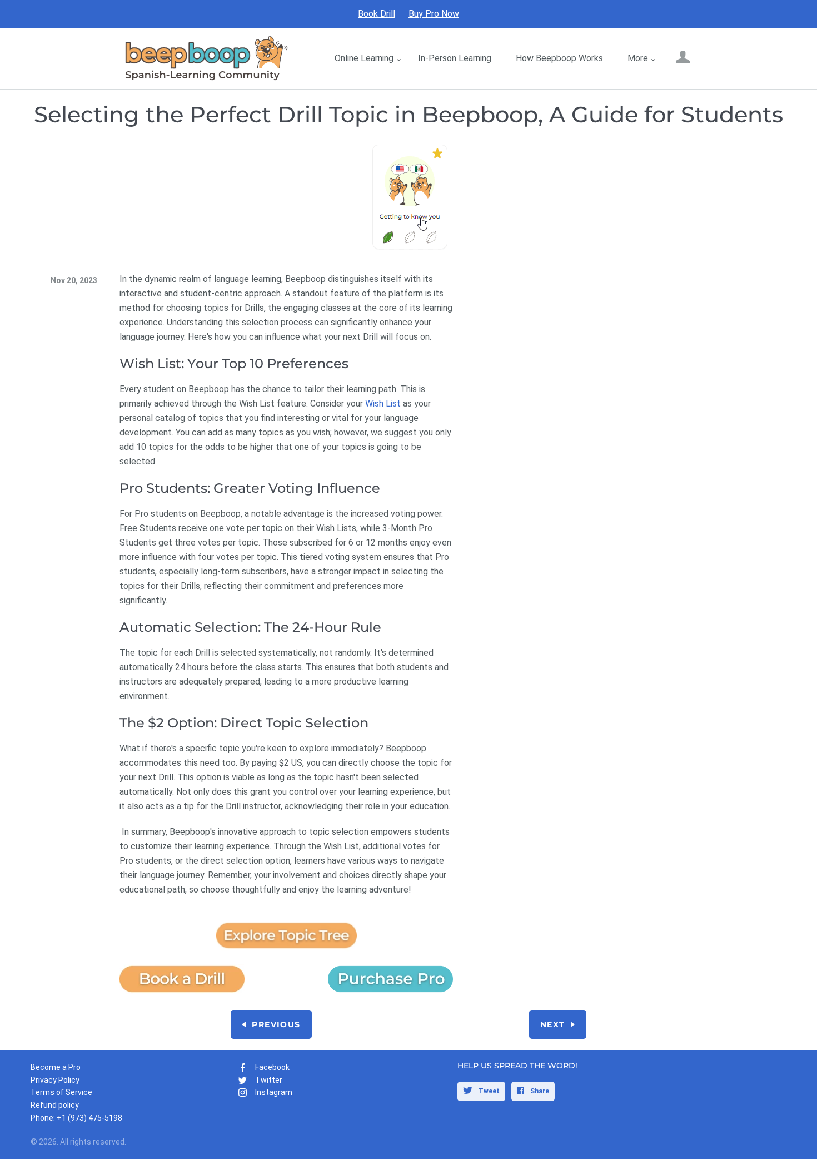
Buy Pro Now (434, 13)
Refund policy (55, 1105)
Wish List (383, 403)
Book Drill (376, 13)
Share (539, 1091)
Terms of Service (61, 1092)
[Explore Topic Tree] (286, 952)
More (637, 58)
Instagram (273, 1092)
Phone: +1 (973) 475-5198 (76, 1117)
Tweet (488, 1091)
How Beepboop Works (559, 58)
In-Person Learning (454, 58)
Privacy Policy (55, 1080)
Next (552, 1024)
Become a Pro (56, 1067)
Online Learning (364, 58)
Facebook (272, 1067)
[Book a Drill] (182, 991)
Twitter (268, 1080)
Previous (276, 1024)
